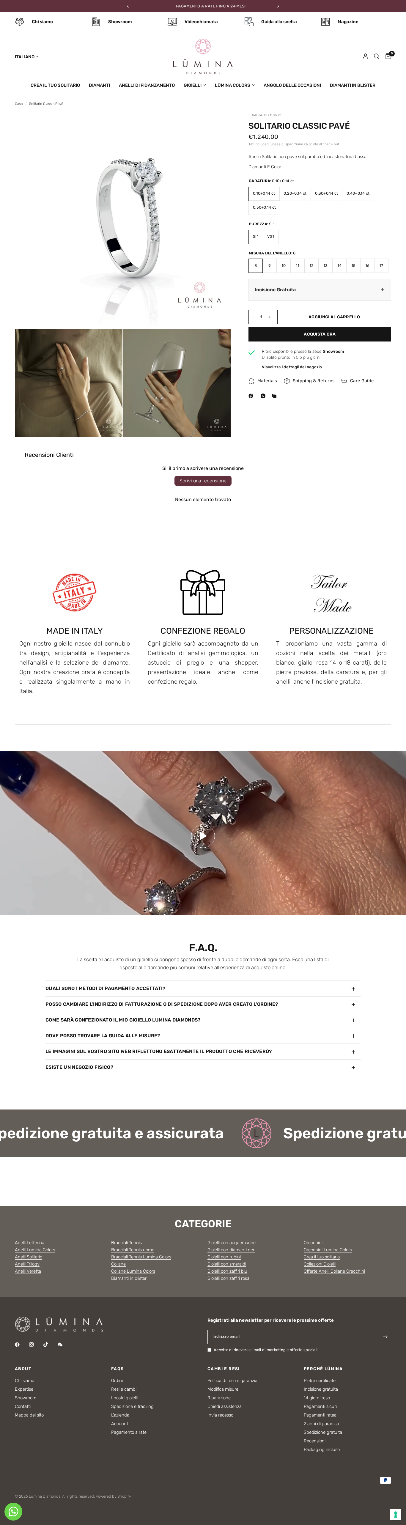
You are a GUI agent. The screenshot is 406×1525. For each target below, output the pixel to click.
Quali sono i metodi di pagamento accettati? (105, 988)
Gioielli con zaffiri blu (227, 1271)
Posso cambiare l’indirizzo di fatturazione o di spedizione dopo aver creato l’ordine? (161, 1004)
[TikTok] (49, 1344)
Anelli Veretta (28, 1271)
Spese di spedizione (286, 144)
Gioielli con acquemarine (231, 1242)
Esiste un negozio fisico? (79, 1067)
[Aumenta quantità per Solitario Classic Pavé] (269, 317)
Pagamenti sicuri (320, 1406)
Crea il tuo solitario (322, 1257)
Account (119, 1423)
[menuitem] (55, 85)
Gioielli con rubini (224, 1257)
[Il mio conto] (365, 56)
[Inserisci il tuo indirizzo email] (385, 1337)
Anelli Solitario (28, 1257)
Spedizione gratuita (323, 1432)
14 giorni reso (317, 1397)
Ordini (117, 1380)
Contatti (23, 1406)
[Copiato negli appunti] (275, 395)
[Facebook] (252, 395)
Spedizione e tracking (132, 1406)
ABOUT (23, 1369)
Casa (19, 104)
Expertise (24, 1389)
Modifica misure (222, 1389)
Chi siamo (24, 1380)
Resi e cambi (123, 1389)
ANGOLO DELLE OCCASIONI (292, 85)
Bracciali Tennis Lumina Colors (141, 1257)
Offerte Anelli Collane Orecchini (334, 1271)
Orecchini (313, 1242)
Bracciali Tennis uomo (132, 1249)
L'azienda (120, 1415)
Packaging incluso (322, 1449)
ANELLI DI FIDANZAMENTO (147, 85)
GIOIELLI (193, 85)
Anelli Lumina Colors (35, 1249)
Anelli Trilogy (27, 1264)
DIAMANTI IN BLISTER (352, 85)
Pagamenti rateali (321, 1415)
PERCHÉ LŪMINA (323, 1369)
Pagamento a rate (129, 1432)
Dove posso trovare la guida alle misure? (102, 1035)
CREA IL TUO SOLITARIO (55, 85)
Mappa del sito (29, 1415)
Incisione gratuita (321, 1389)
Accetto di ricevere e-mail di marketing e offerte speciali (265, 1350)
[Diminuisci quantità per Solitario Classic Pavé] (253, 317)
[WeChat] (64, 1344)
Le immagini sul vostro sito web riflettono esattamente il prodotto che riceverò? (158, 1051)
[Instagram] (35, 1344)
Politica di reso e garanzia (232, 1380)
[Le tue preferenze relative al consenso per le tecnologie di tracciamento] (395, 1514)
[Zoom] (218, 125)
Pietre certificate (320, 1380)
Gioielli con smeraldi (226, 1264)
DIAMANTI (99, 85)
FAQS (117, 1369)
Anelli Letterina (29, 1242)
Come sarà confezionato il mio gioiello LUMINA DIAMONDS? (123, 1020)
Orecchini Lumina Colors (328, 1249)
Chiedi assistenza (224, 1406)
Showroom (25, 1397)
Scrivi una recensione (203, 481)
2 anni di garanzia (321, 1423)
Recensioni (314, 1441)
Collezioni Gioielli (320, 1264)
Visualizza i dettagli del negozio (292, 367)
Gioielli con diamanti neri (231, 1249)
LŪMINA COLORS (232, 85)
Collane (118, 1264)
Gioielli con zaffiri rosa (228, 1278)
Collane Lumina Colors (133, 1271)
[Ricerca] (377, 56)
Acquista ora (320, 334)
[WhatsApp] (264, 395)
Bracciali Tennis (126, 1242)
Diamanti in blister (129, 1278)
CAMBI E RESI (223, 1369)
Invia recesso (220, 1415)
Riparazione (219, 1397)
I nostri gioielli (124, 1397)
